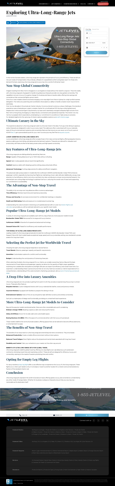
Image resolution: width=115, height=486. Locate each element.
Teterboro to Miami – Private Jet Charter (72, 434)
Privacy (15, 483)
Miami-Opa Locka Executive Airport (42, 453)
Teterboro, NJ (68, 441)
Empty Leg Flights (93, 460)
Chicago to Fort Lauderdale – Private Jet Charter (46, 434)
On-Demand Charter (37, 460)
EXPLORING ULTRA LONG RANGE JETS (31, 22)
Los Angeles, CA (45, 441)
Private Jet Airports (37, 469)
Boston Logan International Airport (41, 450)
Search (96, 52)
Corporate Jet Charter (39, 462)
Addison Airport (83, 450)
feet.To (13, 132)
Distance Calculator (91, 469)
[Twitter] (98, 420)
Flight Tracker (81, 469)
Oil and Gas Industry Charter (65, 460)
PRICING (83, 4)
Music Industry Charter (80, 460)
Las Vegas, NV (77, 441)
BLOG (14, 22)
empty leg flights (23, 364)
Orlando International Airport (60, 450)
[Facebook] (93, 420)
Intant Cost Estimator (70, 469)
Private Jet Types (48, 469)
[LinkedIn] (107, 420)
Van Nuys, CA (35, 441)
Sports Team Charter (50, 460)
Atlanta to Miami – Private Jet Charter (66, 432)
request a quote (64, 132)
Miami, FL (60, 441)
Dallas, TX (53, 441)
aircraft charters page (62, 117)
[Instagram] (103, 420)
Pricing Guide (58, 469)
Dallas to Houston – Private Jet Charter (43, 432)
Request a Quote (103, 4)
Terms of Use (20, 483)
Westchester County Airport (61, 453)
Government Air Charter (52, 462)
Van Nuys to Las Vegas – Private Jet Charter (44, 430)
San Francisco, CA (88, 441)
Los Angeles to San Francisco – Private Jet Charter (71, 430)
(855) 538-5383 (105, 1)
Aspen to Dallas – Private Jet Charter (88, 432)
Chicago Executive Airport (96, 450)
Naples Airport (73, 450)
